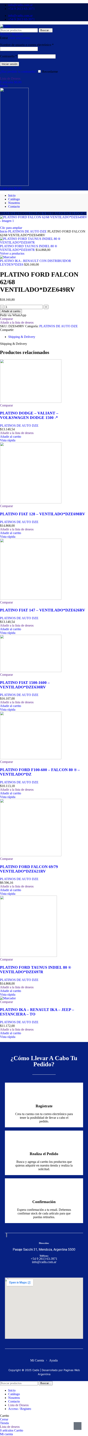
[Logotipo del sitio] (5, 26)
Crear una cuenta (19, 38)
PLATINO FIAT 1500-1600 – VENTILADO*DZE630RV (25, 684)
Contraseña (8, 56)
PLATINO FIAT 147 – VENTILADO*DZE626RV (42, 610)
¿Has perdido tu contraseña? (18, 71)
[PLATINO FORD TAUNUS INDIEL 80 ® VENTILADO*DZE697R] (28, 955)
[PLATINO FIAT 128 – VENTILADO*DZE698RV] (30, 502)
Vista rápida (7, 440)
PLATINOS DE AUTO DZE (27, 231)
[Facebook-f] (40, 1270)
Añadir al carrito (11, 311)
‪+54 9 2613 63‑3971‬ (44, 1258)
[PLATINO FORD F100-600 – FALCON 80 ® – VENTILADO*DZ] (30, 758)
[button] (10, 436)
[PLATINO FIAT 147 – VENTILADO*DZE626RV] (30, 598)
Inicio (4, 231)
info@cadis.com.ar (44, 1262)
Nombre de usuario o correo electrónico (27, 45)
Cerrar (4, 1419)
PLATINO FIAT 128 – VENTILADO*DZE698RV (42, 514)
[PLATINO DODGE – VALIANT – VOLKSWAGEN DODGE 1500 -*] (30, 401)
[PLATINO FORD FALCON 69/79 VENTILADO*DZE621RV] (30, 855)
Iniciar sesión (9, 64)
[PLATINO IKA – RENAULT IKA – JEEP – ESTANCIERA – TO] (8, 998)
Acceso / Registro (19, 1408)
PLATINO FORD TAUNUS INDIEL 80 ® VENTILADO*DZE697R (28, 248)
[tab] (21, 336)
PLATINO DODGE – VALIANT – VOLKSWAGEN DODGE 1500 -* (29, 415)
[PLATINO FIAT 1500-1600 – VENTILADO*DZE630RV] (30, 671)
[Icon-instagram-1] (47, 1270)
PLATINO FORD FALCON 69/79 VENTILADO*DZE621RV (29, 869)
